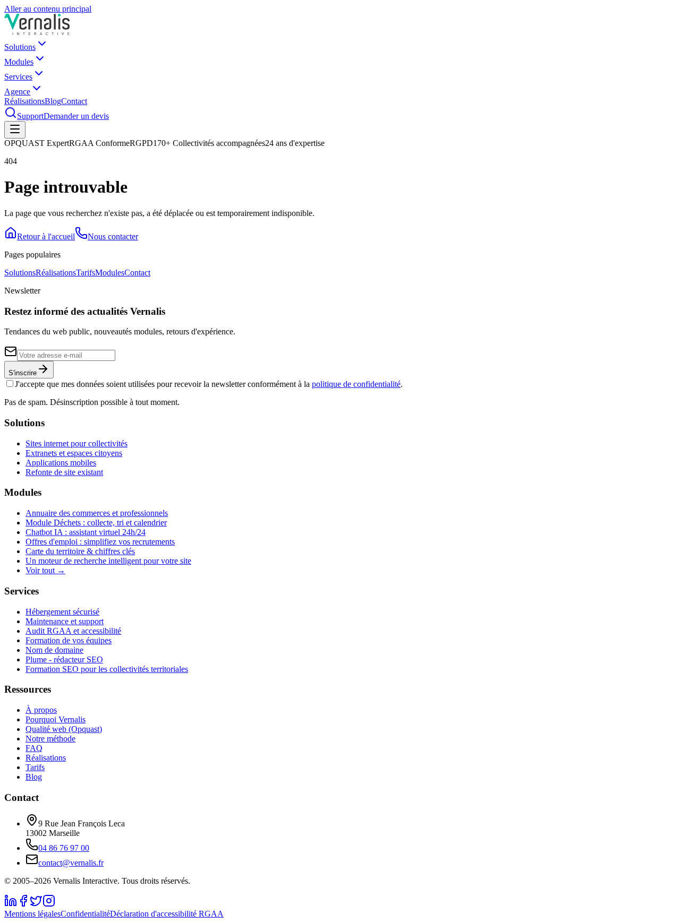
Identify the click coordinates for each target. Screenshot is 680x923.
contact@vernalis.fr (71, 862)
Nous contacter (113, 236)
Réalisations (24, 101)
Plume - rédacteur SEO (64, 659)
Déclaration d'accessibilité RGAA (167, 913)
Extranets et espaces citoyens (74, 453)
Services (18, 76)
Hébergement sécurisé (62, 611)
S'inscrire (22, 373)
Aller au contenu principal (47, 8)
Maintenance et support (65, 621)
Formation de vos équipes (69, 640)
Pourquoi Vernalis (56, 719)
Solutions (20, 46)
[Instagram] (48, 904)
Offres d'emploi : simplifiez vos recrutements (100, 541)
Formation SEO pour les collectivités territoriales (107, 669)
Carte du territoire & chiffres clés (80, 551)
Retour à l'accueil (46, 236)
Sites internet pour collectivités (77, 443)
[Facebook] (23, 904)
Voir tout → (45, 570)
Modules (18, 61)
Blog (53, 101)
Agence (17, 91)
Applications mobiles (61, 462)
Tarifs (85, 272)
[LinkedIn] (10, 904)
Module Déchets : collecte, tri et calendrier (96, 522)
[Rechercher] (10, 115)
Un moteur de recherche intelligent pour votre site (108, 560)
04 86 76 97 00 (63, 847)
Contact (74, 101)
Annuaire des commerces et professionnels (97, 512)
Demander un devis (76, 115)
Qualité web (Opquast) (64, 729)
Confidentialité (85, 913)
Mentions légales (32, 913)
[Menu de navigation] (15, 130)
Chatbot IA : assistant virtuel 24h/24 (86, 532)
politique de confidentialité (356, 384)
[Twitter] (36, 904)
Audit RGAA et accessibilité (73, 630)
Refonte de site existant (64, 472)
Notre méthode (50, 738)
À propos (41, 709)
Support (30, 115)
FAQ (34, 748)
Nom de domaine (54, 649)
